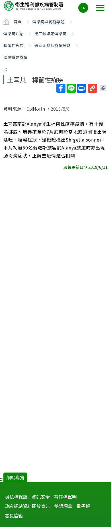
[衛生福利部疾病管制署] (34, 5)
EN (83, 7)
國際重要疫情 (15, 57)
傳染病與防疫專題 (48, 21)
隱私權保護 (16, 496)
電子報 (83, 506)
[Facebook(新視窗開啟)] (61, 88)
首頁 (17, 21)
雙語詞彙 (63, 506)
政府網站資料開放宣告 (27, 506)
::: (5, 69)
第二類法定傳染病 (50, 33)
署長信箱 (14, 515)
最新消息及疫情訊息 (52, 45)
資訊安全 (41, 496)
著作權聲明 (65, 496)
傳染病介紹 (13, 33)
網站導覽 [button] (15, 477)
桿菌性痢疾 (13, 45)
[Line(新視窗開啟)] (71, 88)
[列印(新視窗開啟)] (81, 88)
